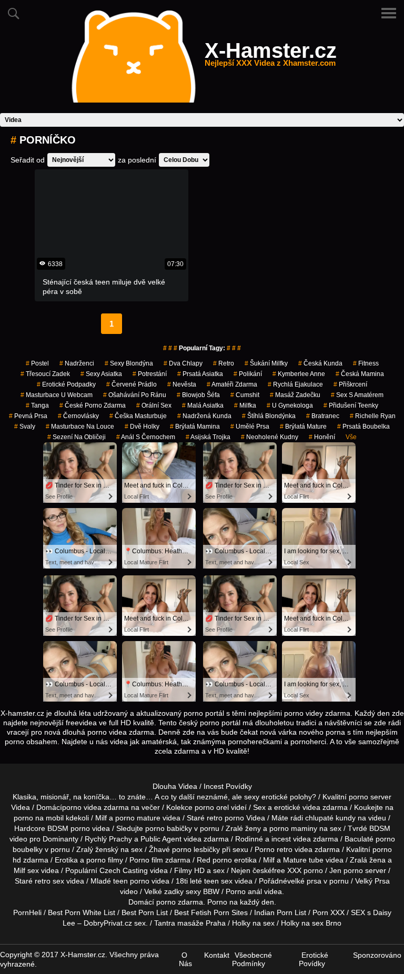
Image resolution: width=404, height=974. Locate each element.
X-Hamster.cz (271, 57)
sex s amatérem (357, 395)
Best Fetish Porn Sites (211, 912)
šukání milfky (266, 363)
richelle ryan (373, 416)
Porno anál (244, 891)
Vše (351, 437)
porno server (370, 797)
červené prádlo (131, 384)
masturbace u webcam (57, 395)
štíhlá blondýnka (269, 416)
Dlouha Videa (175, 786)
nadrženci (76, 363)
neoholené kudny (269, 437)
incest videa (291, 839)
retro (223, 363)
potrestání (150, 374)
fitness (366, 363)
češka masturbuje (138, 416)
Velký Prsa (372, 881)
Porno (217, 902)
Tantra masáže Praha (190, 923)
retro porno (225, 818)
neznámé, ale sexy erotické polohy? (256, 797)
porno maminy (293, 828)
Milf (19, 870)
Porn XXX (328, 912)
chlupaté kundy (330, 818)
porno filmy (104, 860)
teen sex (218, 881)
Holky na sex (253, 923)
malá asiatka (203, 405)
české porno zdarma (92, 405)
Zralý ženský (97, 849)
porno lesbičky (196, 849)
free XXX (286, 870)
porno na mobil (39, 818)
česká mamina (360, 374)
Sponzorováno (377, 955)
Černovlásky (78, 416)
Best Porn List (145, 912)
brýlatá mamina (195, 426)
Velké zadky (164, 891)
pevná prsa (28, 416)
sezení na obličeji (76, 437)
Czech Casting (123, 870)
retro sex (49, 881)
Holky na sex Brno (311, 923)
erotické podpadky (66, 384)
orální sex (153, 405)
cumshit (244, 395)
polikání (248, 374)
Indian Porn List (280, 912)
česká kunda (320, 363)
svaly (24, 426)
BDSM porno (68, 828)
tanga (37, 405)
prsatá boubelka (363, 426)
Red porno (214, 860)
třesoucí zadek (45, 374)
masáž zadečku (295, 395)
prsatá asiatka (200, 374)
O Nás (185, 959)
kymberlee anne (298, 374)
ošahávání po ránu (134, 395)
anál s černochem (145, 437)
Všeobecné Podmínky (252, 959)
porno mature (137, 818)
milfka (245, 405)
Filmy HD (189, 870)
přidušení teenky (351, 405)
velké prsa (304, 881)
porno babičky (168, 828)
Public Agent (160, 839)
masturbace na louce (80, 426)
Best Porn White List (81, 912)
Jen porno (346, 870)
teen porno (131, 881)
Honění (322, 437)
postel (37, 363)
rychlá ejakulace (295, 384)
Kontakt (216, 955)
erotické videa (297, 807)
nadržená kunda (204, 416)
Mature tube (303, 860)
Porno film (146, 860)
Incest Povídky (228, 786)
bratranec (322, 416)
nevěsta (181, 384)
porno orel (212, 807)
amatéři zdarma (232, 384)
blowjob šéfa (198, 395)
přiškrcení (350, 384)
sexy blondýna (129, 363)
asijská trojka (208, 437)
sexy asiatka (101, 374)
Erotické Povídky (313, 959)
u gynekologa (290, 405)
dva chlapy (183, 363)
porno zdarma (179, 902)
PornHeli (27, 912)
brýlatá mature (303, 426)
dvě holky (142, 426)
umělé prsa (249, 426)
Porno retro (273, 849)
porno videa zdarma (95, 807)
